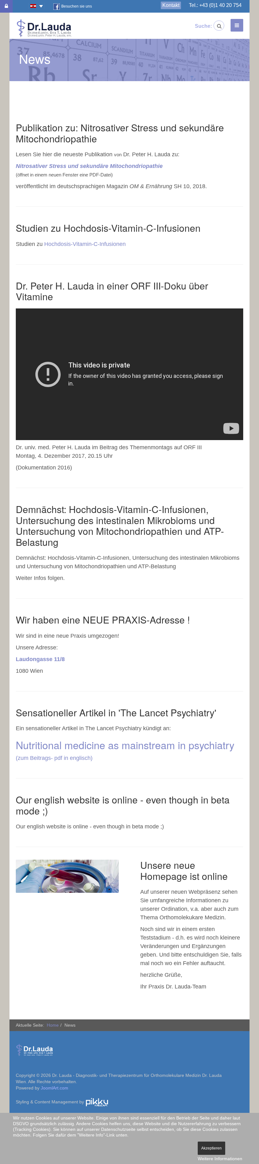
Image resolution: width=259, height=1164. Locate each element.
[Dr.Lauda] (44, 28)
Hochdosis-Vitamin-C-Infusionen (85, 244)
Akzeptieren (211, 1148)
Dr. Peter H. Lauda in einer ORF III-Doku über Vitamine (112, 291)
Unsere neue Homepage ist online (184, 870)
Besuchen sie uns (76, 6)
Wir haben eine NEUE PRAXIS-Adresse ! (103, 619)
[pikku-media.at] (97, 1101)
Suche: (200, 26)
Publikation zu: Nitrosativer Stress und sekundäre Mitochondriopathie (120, 133)
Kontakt (170, 5)
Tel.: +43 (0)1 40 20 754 (215, 5)
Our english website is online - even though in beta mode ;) (123, 805)
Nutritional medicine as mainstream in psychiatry (125, 744)
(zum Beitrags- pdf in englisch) (54, 758)
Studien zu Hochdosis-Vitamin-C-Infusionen (108, 228)
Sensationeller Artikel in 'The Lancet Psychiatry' (116, 712)
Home (53, 1025)
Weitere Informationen (220, 1158)
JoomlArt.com (54, 1087)
